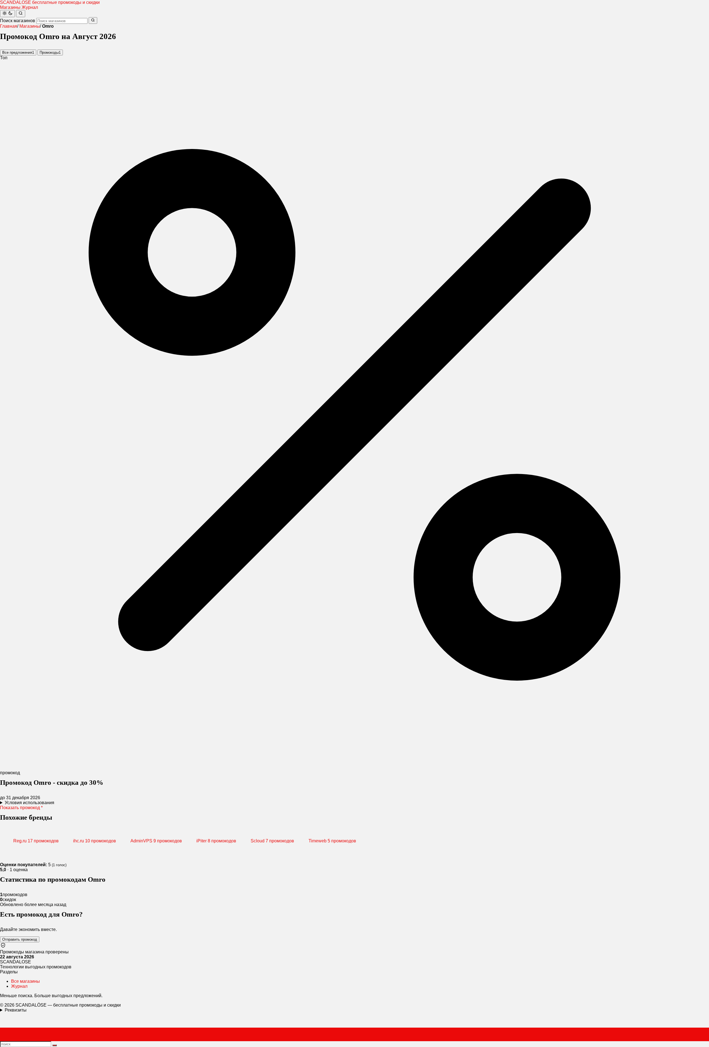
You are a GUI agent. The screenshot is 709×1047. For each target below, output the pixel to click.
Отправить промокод (19, 939)
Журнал (30, 7)
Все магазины (25, 981)
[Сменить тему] (7, 13)
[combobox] (62, 21)
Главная (8, 26)
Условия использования (29, 802)
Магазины (10, 7)
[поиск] (54, 1045)
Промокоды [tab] (50, 52)
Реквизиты (16, 1010)
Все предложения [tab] (18, 52)
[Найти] (20, 13)
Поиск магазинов (17, 20)
